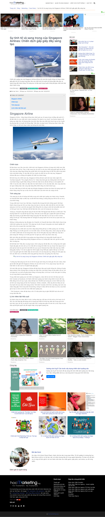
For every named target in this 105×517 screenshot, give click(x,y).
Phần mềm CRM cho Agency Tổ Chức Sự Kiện (81, 487)
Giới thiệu (56, 496)
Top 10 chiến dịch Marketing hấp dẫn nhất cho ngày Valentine (81, 412)
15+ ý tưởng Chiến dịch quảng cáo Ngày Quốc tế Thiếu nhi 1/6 (52, 436)
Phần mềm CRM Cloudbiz (75, 482)
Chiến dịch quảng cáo (33, 88)
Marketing (49, 3)
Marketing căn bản (59, 484)
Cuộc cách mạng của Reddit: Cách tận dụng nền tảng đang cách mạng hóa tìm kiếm (86, 62)
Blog (18, 8)
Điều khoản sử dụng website (59, 490)
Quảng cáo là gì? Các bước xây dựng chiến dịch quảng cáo (67, 368)
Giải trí (89, 3)
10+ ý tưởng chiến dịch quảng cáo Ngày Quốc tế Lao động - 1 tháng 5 (81, 436)
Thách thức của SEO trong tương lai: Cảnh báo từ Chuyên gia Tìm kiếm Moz (86, 68)
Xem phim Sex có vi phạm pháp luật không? (86, 42)
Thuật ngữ (57, 482)
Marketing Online (58, 488)
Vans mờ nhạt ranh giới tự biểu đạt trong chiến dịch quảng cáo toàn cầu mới (52, 412)
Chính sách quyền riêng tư (59, 493)
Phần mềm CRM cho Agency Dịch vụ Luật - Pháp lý (80, 491)
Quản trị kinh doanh (61, 3)
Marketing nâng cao (59, 486)
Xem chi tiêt (50, 376)
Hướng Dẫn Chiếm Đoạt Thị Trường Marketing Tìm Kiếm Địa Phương (86, 55)
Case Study (32, 8)
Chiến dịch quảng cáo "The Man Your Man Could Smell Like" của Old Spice (23, 412)
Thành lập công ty (73, 496)
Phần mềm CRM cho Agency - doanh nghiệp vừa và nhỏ (81, 485)
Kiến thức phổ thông (77, 3)
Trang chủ (13, 8)
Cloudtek (71, 494)
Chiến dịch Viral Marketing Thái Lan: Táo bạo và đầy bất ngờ (24, 436)
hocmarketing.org (53, 514)
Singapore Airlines (43, 88)
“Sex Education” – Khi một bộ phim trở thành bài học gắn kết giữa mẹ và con (86, 48)
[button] (64, 95)
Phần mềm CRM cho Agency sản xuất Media (81, 489)
